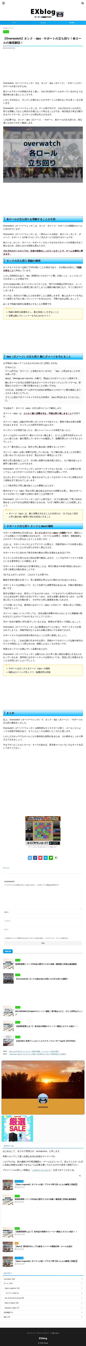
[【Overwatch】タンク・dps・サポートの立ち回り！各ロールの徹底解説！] (46, 858)
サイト (6, 929)
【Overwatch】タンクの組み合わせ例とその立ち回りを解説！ (42, 979)
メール (7, 921)
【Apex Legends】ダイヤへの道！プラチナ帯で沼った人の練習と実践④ (46, 1184)
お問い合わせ (55, 1333)
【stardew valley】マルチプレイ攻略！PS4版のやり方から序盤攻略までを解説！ (38, 1054)
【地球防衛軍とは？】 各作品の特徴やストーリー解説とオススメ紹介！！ (46, 1026)
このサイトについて (41, 1170)
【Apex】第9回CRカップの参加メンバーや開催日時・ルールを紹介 (43, 1246)
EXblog (43, 1338)
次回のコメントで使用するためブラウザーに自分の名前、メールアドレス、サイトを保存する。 (37, 938)
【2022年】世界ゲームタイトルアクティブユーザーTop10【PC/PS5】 (45, 1041)
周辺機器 (71, 22)
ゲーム (14, 22)
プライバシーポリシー (43, 1333)
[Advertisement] (43, 64)
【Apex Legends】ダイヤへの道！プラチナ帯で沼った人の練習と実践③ (46, 1261)
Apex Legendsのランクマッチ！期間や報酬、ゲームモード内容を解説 (34, 1051)
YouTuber (43, 23)
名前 (6, 912)
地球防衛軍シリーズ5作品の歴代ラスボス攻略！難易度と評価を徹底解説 (46, 964)
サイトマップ (31, 1333)
